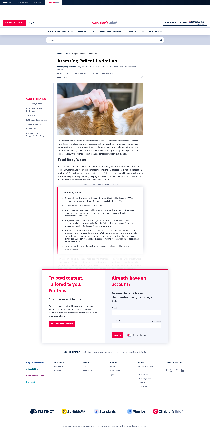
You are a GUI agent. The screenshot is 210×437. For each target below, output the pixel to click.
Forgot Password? (156, 321)
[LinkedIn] (182, 370)
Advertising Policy (144, 378)
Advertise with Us (144, 374)
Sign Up (112, 366)
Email (114, 308)
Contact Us (142, 383)
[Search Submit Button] (161, 40)
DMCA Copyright (117, 426)
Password (116, 320)
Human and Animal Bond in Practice (105, 352)
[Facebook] (166, 370)
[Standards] (23, 2)
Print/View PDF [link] (62, 77)
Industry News (143, 391)
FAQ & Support (115, 370)
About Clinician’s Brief (145, 366)
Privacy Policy (127, 426)
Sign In (112, 374)
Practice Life (135, 31)
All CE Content (59, 366)
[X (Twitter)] (176, 370)
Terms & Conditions (104, 426)
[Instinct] (7, 2)
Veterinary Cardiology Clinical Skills (133, 352)
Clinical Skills (85, 31)
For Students (59, 370)
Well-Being (87, 352)
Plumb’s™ (85, 366)
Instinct (94, 426)
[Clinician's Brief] (53, 2)
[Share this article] (141, 77)
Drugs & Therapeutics (59, 31)
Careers (141, 370)
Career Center (87, 370)
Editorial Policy (143, 387)
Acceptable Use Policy (140, 426)
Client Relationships (110, 31)
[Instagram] (171, 370)
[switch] (129, 335)
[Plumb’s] (38, 2)
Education (154, 31)
